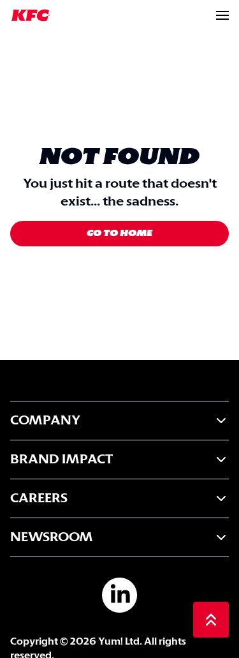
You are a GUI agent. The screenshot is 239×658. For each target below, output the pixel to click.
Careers (39, 498)
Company (45, 420)
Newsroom (51, 537)
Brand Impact (61, 459)
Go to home (119, 233)
